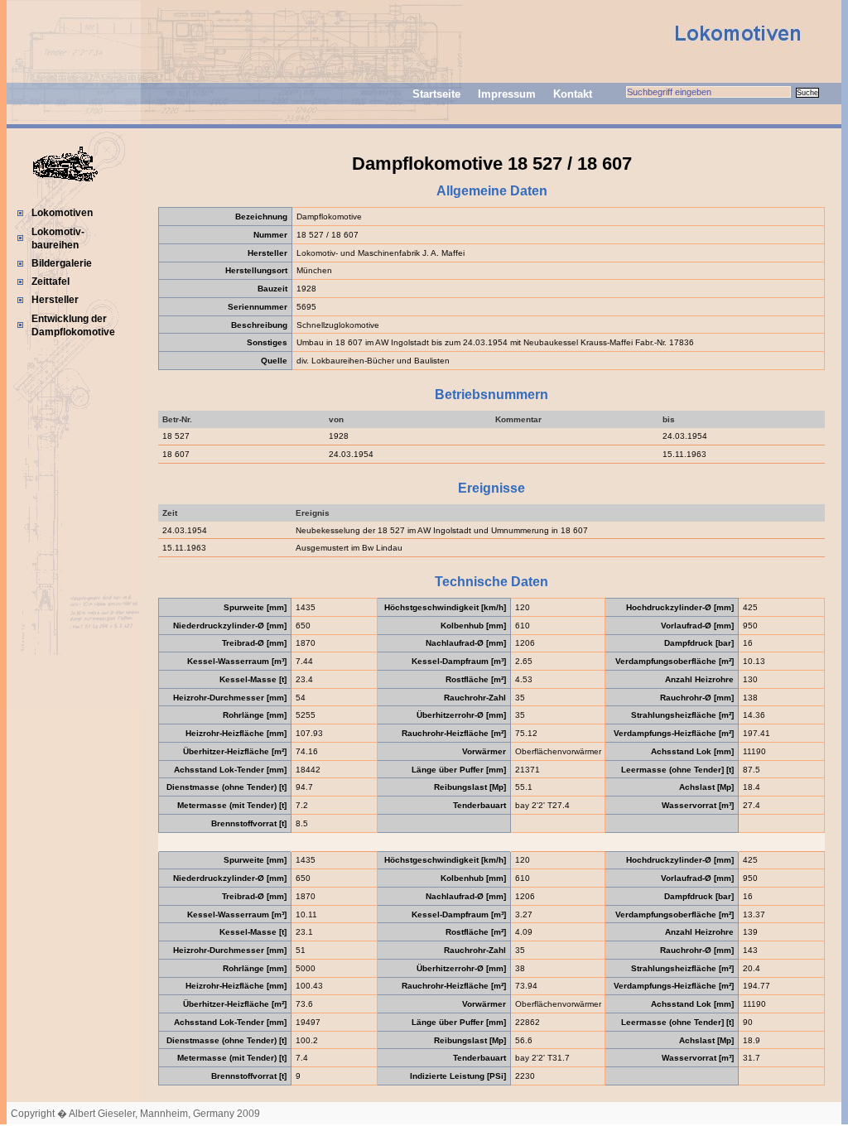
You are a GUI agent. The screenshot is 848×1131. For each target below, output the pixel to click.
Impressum (507, 94)
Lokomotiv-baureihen (57, 238)
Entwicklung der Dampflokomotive (73, 325)
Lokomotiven (62, 213)
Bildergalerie (61, 263)
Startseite (436, 94)
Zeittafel (50, 281)
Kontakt (572, 94)
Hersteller (55, 300)
